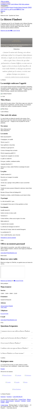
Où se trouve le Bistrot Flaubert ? (11, 343)
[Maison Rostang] (6, 376)
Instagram (3, 396)
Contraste (23, 401)
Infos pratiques (25, 4)
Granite (29, 401)
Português (24, 7)
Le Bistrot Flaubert (5, 2)
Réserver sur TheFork (6, 280)
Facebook (9, 396)
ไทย (23, 9)
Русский (14, 9)
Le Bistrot (3, 4)
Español (16, 7)
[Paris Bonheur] (16, 390)
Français (3, 7)
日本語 (30, 7)
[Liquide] (16, 383)
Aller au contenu (5, 1)
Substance (17, 401)
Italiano (20, 7)
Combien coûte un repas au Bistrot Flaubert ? (14, 348)
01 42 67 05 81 (4, 313)
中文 (2, 9)
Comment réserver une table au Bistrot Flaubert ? (15, 332)
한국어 (5, 9)
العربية (9, 9)
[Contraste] (18, 376)
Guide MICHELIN (17, 396)
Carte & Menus (14, 4)
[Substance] (28, 376)
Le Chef (8, 4)
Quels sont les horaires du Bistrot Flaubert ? (14, 338)
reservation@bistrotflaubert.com (9, 253)
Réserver (3, 11)
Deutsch (11, 7)
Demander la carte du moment (8, 237)
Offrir (20, 4)
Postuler (3, 369)
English (7, 7)
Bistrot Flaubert (10, 401)
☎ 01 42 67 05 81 (15, 30)
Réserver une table (5, 30)
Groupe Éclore (22, 399)
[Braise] (25, 383)
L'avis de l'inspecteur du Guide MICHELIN (17, 77)
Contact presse (4, 405)
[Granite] (8, 383)
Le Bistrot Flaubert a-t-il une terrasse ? (12, 353)
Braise (7, 402)
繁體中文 (19, 9)
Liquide (3, 402)
